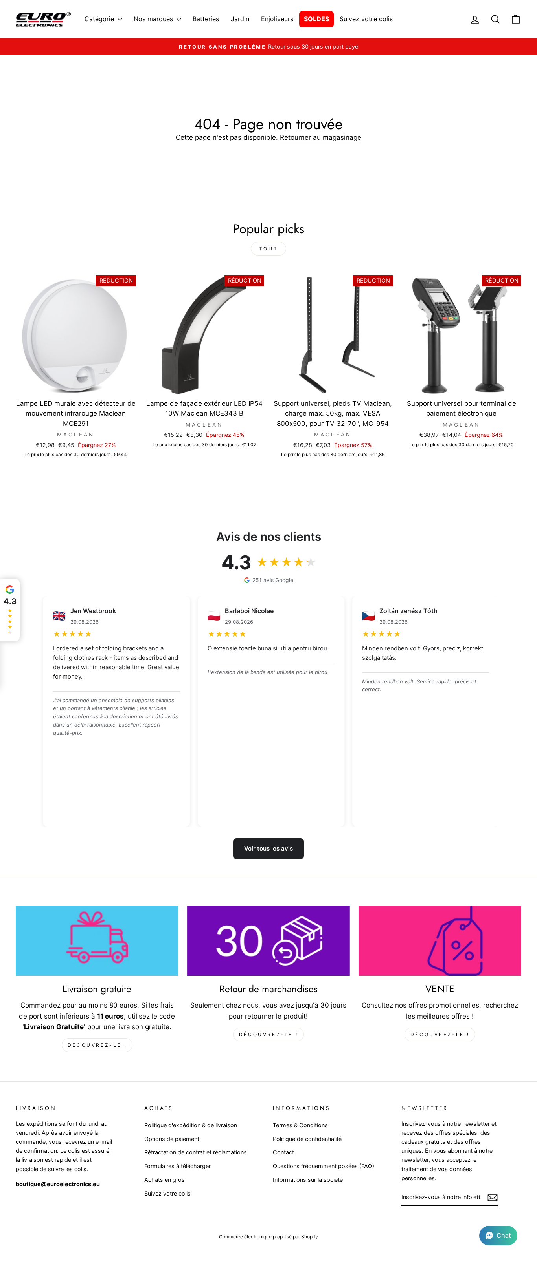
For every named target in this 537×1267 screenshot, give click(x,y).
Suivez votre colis (366, 19)
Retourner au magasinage (320, 137)
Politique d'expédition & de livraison (190, 1125)
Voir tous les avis (268, 848)
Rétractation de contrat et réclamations (195, 1152)
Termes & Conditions (300, 1125)
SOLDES (316, 19)
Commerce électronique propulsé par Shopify (268, 1237)
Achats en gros (164, 1179)
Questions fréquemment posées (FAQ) (323, 1166)
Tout (268, 249)
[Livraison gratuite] (97, 941)
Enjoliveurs (277, 19)
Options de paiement (171, 1139)
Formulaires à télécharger (177, 1166)
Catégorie (100, 19)
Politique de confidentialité (307, 1139)
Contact (283, 1152)
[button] (498, 1235)
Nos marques (154, 19)
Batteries (206, 19)
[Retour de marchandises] (268, 941)
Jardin (240, 19)
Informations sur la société (308, 1179)
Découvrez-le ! (97, 1045)
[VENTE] (440, 941)
